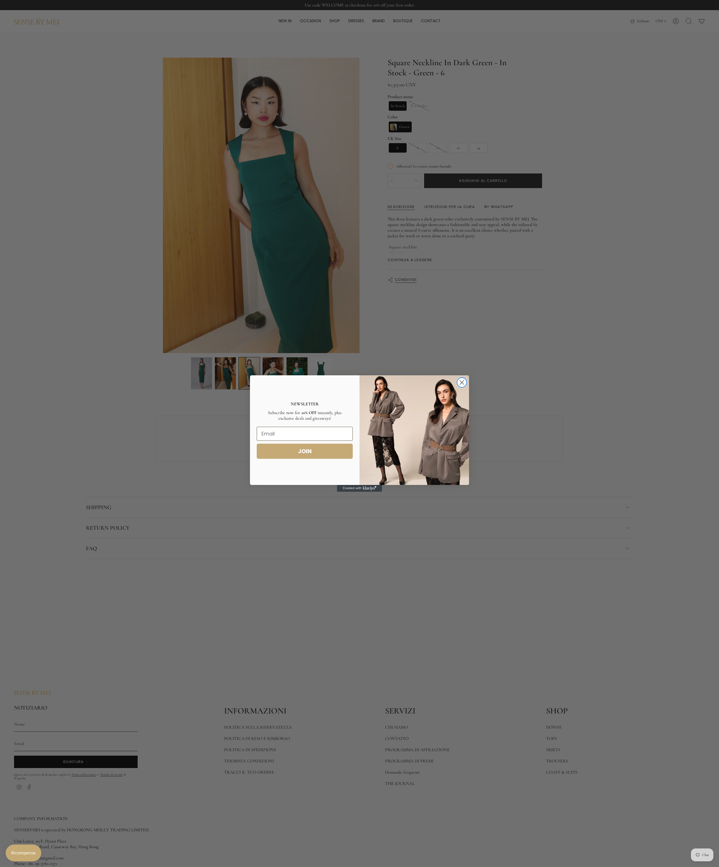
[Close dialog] (462, 382)
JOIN (305, 451)
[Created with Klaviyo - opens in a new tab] (359, 488)
